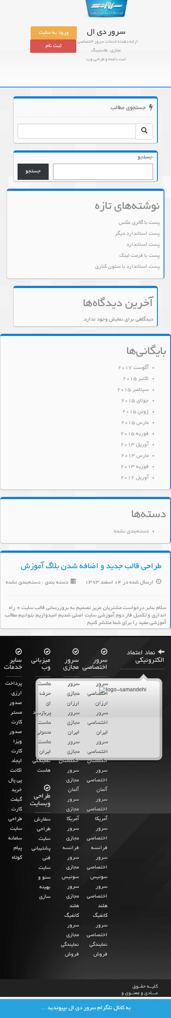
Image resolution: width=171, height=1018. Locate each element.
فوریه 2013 (135, 467)
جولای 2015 (135, 401)
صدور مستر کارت (15, 713)
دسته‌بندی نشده (131, 531)
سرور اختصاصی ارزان (97, 693)
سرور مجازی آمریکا (72, 809)
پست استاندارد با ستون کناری (127, 267)
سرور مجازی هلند (72, 896)
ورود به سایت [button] (54, 33)
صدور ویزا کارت (15, 742)
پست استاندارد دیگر (137, 234)
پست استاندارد (143, 245)
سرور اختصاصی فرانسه (97, 838)
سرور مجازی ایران (72, 722)
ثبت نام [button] (53, 46)
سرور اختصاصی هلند (97, 896)
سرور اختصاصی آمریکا (97, 809)
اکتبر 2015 (136, 379)
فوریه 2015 (135, 434)
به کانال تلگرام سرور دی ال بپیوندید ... (86, 1008)
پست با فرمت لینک (139, 256)
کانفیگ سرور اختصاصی (97, 925)
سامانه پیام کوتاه (15, 848)
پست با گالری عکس (139, 223)
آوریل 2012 (135, 478)
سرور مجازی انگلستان (69, 751)
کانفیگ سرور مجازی (71, 925)
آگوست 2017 (133, 368)
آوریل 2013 (135, 445)
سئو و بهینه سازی (44, 887)
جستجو (145, 157)
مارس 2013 (135, 456)
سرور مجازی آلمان (72, 780)
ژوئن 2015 (135, 412)
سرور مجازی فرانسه (71, 838)
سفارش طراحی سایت (42, 829)
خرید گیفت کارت (16, 800)
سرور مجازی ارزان (72, 693)
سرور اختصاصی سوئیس (97, 867)
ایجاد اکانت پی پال (15, 771)
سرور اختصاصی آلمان (97, 780)
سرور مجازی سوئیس (70, 867)
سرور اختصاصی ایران (97, 722)
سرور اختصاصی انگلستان (97, 751)
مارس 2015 (135, 423)
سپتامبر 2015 (133, 390)
